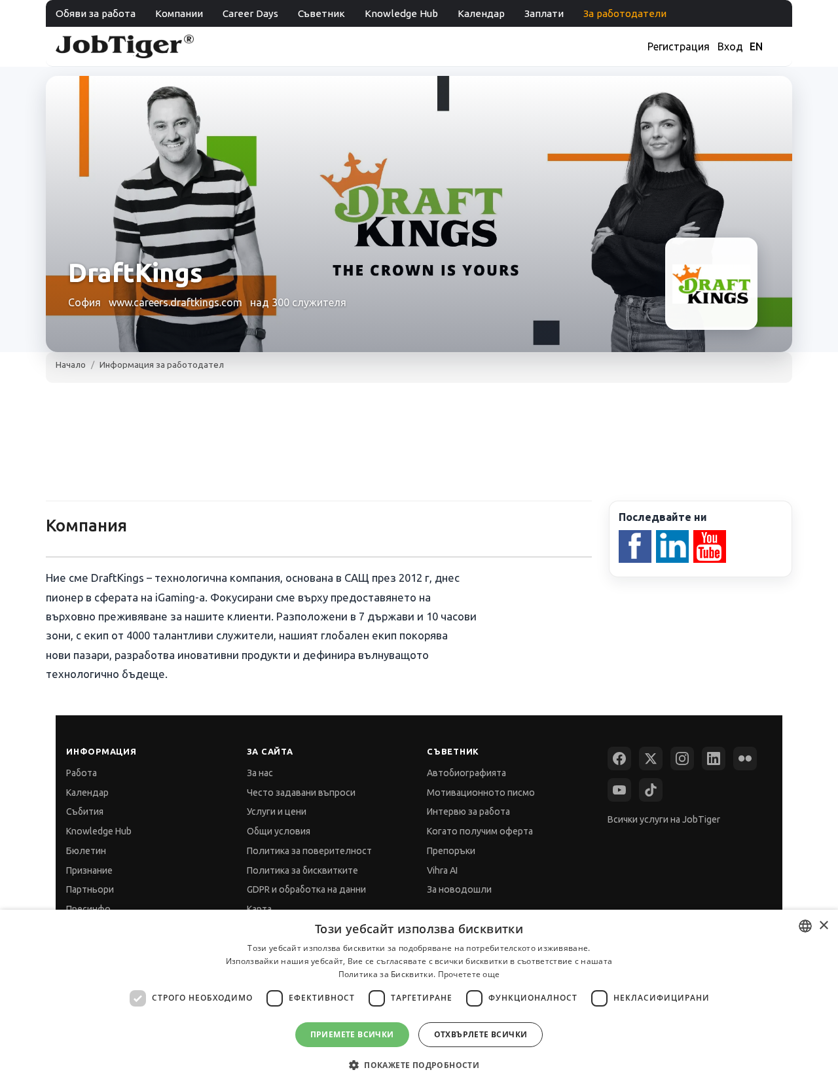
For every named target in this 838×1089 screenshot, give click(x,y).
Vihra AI (442, 870)
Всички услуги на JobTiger (664, 819)
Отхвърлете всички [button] (481, 1034)
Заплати (544, 13)
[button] (419, 1065)
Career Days (250, 13)
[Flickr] (745, 758)
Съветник (321, 13)
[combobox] (805, 926)
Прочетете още (469, 974)
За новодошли (459, 889)
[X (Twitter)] (651, 758)
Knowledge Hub (401, 13)
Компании (179, 13)
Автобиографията (466, 773)
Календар (481, 13)
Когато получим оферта (480, 831)
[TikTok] (651, 790)
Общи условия (278, 831)
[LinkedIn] (713, 758)
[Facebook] (619, 758)
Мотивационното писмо (481, 792)
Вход (730, 46)
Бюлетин (86, 851)
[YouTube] (619, 790)
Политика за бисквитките (302, 870)
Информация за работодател (162, 364)
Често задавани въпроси (301, 792)
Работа (81, 773)
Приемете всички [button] (352, 1034)
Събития (84, 811)
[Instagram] (682, 758)
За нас (260, 773)
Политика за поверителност (309, 851)
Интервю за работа (468, 811)
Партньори (90, 889)
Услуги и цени (276, 811)
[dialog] (419, 999)
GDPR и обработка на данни (306, 889)
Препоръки (451, 851)
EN (756, 46)
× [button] (823, 926)
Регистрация (678, 46)
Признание (89, 870)
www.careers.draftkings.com (175, 302)
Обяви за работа (96, 13)
